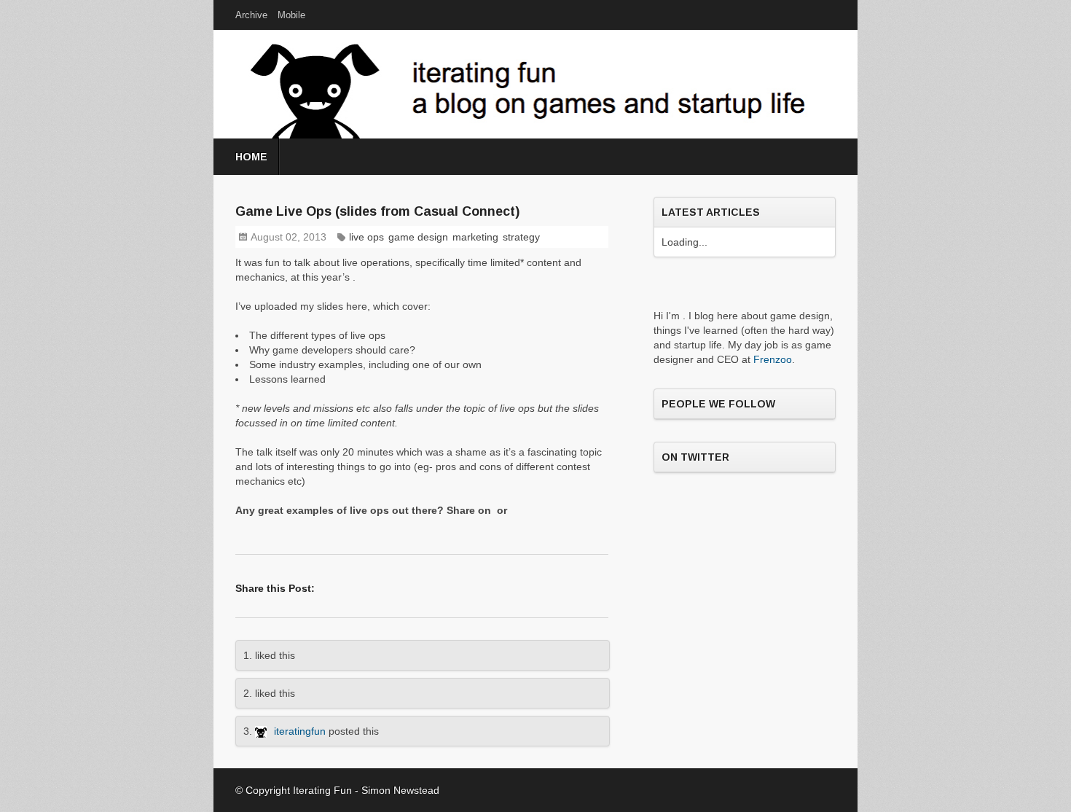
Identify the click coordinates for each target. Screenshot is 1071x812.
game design (418, 237)
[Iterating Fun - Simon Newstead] (264, 731)
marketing (475, 237)
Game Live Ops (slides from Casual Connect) (377, 211)
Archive (251, 14)
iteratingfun (300, 731)
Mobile (291, 14)
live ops (366, 237)
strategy (521, 237)
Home (251, 157)
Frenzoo (772, 359)
